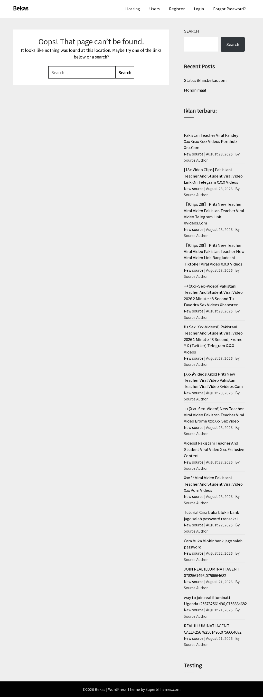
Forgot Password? (229, 8)
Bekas (21, 8)
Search (191, 31)
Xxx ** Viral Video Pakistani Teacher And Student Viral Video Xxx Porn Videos (213, 484)
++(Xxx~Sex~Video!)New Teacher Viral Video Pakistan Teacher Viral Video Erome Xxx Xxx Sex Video (214, 415)
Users (154, 8)
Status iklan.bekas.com (205, 80)
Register (177, 8)
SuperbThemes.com (163, 689)
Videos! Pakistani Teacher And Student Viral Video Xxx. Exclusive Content (214, 449)
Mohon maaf (195, 90)
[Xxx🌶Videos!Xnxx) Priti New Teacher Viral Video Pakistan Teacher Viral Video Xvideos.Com (213, 380)
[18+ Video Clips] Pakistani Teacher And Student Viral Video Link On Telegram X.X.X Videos (213, 176)
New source (193, 153)
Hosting (132, 8)
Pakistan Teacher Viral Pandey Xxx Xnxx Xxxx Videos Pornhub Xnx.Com (211, 141)
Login (199, 8)
